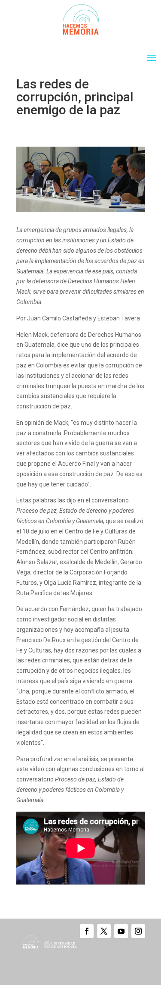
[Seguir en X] (104, 931)
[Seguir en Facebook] (87, 931)
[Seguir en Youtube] (121, 931)
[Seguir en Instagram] (138, 931)
